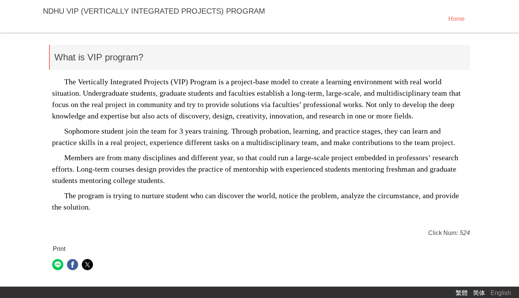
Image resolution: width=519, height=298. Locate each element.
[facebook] (73, 265)
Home (456, 19)
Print (59, 249)
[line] (58, 265)
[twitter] (88, 265)
